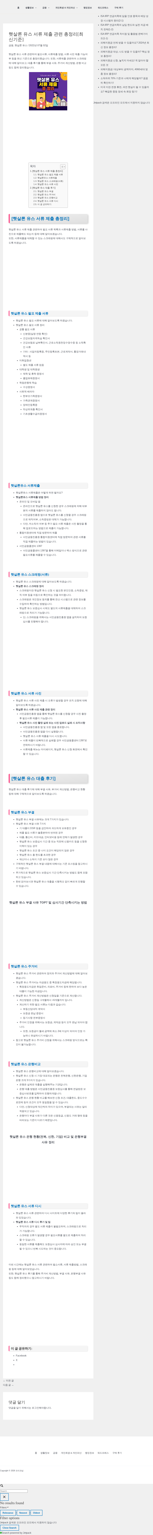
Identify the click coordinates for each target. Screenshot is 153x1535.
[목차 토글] (61, 166)
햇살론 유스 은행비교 (48, 198)
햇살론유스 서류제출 (47, 178)
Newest (23, 1513)
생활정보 (29, 7)
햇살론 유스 (21, 45)
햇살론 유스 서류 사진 (48, 184)
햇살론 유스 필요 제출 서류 (50, 174)
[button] (35, 7)
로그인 (35, 1408)
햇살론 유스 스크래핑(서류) (50, 181)
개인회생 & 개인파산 (65, 7)
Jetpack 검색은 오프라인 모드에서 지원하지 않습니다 (121, 102)
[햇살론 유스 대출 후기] (43, 187)
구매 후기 (118, 7)
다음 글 (8, 1385)
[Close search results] (4, 1497)
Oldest (36, 1513)
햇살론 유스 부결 (45, 191)
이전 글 (8, 1380)
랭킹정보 (88, 7)
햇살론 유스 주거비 (46, 195)
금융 (44, 7)
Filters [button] (7, 1508)
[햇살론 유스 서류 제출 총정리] (47, 171)
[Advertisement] (48, 132)
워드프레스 (103, 7)
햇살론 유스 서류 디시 (48, 201)
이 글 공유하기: (45, 204)
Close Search (9, 1527)
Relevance (8, 1513)
